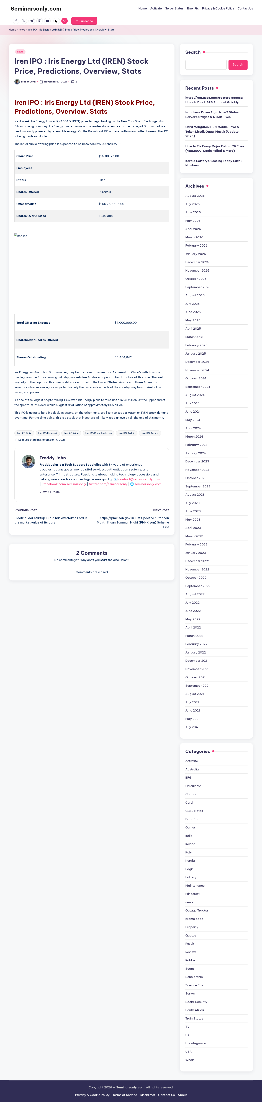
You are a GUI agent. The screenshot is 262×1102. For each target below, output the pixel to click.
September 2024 (197, 387)
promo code (194, 919)
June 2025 (193, 312)
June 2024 (193, 412)
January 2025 (195, 353)
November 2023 (197, 470)
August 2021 (194, 694)
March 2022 (194, 636)
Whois (189, 1060)
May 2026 (193, 221)
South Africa (194, 1010)
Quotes (190, 935)
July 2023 (192, 503)
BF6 (188, 778)
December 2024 (197, 362)
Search (193, 52)
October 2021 (195, 677)
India (188, 836)
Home (12, 29)
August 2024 (195, 395)
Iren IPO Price (71, 433)
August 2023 (195, 495)
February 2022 (196, 644)
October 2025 (195, 279)
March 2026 (194, 237)
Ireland (190, 844)
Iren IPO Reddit (127, 433)
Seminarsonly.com (36, 8)
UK (187, 1035)
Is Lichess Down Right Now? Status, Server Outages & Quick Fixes (212, 114)
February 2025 (196, 345)
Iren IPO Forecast (47, 433)
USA (188, 1052)
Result (189, 944)
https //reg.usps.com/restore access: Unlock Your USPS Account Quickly (214, 100)
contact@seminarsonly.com (139, 479)
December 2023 (197, 461)
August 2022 (195, 594)
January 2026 (195, 254)
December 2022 (197, 561)
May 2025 (192, 320)
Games (190, 827)
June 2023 (193, 511)
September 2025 (197, 287)
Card (189, 803)
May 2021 (192, 719)
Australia (192, 769)
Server (190, 993)
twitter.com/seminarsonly (108, 484)
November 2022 (197, 569)
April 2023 (193, 528)
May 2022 (192, 619)
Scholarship (194, 977)
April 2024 (193, 428)
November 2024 (197, 370)
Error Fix (191, 819)
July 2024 (192, 403)
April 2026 (193, 229)
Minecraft (192, 894)
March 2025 (194, 337)
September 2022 (197, 586)
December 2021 (196, 661)
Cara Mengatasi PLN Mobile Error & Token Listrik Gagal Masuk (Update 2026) (212, 131)
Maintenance (195, 886)
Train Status (194, 1018)
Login (189, 869)
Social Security (196, 1002)
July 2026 (192, 204)
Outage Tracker (196, 910)
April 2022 (193, 627)
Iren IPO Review (150, 433)
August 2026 (195, 196)
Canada (191, 794)
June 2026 (193, 212)
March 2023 (194, 536)
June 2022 (193, 611)
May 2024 (192, 420)
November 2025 (197, 270)
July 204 (191, 727)
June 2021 (192, 710)
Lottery (190, 877)
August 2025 (195, 295)
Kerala (190, 861)
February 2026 (196, 245)
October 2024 (195, 378)
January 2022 (195, 652)
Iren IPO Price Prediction (98, 433)
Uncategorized (196, 1043)
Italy (188, 852)
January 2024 (195, 453)
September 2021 (197, 686)
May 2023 (192, 520)
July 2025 (192, 304)
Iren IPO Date (24, 433)
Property (191, 927)
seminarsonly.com (148, 484)
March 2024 (194, 437)
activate (191, 761)
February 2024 (196, 445)
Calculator (193, 786)
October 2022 (195, 578)
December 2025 (197, 262)
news (22, 29)
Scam (189, 969)
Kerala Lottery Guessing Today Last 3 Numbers (214, 163)
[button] (84, 21)
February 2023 (196, 544)
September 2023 (197, 486)
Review (190, 952)
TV (187, 1027)
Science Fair (194, 985)
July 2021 (192, 702)
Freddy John (53, 457)
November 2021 (197, 669)
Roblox (190, 960)
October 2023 (195, 478)
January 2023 (195, 553)
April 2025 (193, 328)
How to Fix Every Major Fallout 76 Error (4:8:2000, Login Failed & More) (214, 148)
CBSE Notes (194, 811)
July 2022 (192, 603)
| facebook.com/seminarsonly (64, 484)
